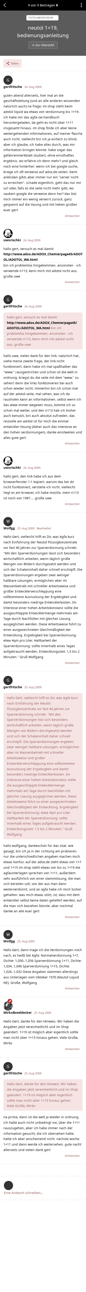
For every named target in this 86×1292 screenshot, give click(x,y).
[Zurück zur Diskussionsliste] (4, 5)
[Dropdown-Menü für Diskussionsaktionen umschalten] (81, 5)
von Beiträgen (41, 5)
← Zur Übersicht (43, 45)
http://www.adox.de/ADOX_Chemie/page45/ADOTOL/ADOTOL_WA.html (43, 257)
